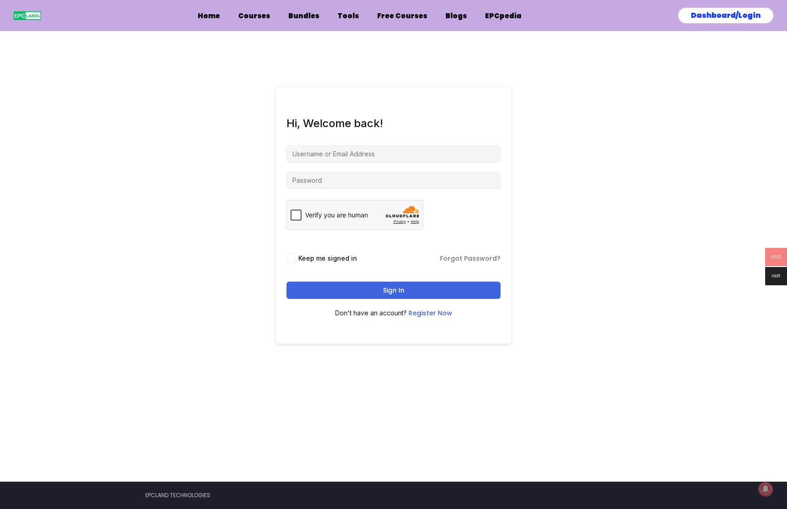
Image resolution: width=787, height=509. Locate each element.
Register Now (430, 313)
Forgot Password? (470, 258)
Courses (254, 16)
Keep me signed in (327, 258)
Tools (348, 16)
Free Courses (402, 16)
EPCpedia (503, 16)
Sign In (393, 290)
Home (209, 16)
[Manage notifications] (765, 489)
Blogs (456, 16)
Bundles (303, 16)
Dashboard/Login (726, 15)
